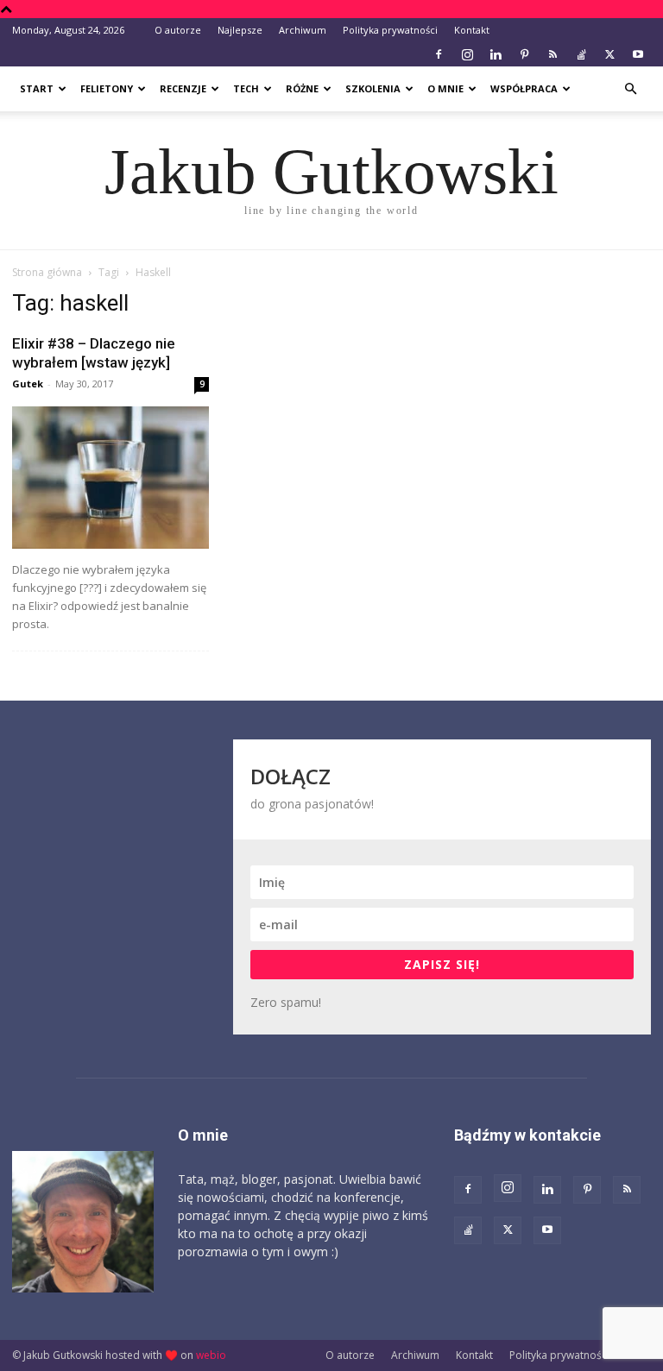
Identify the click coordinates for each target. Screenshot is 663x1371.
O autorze (178, 29)
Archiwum (302, 29)
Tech (246, 88)
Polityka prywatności (390, 29)
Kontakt (471, 29)
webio (211, 1355)
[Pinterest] (524, 54)
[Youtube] (638, 54)
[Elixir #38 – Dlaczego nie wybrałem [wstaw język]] (110, 477)
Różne (302, 88)
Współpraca (524, 88)
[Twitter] (609, 54)
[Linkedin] (495, 54)
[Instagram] (467, 54)
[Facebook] (438, 54)
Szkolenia (373, 88)
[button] (630, 89)
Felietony (106, 88)
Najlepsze (240, 29)
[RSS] (552, 54)
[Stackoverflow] (581, 54)
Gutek (27, 383)
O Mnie (445, 88)
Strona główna (47, 272)
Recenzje (183, 88)
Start (37, 88)
